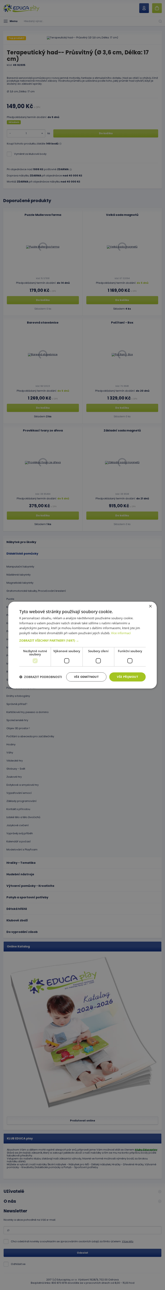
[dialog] (82, 644)
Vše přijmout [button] (127, 677)
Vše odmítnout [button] (86, 677)
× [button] (150, 606)
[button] (82, 640)
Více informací (121, 633)
